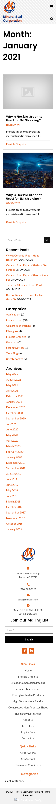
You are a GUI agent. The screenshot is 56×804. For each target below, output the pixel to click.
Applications (13, 314)
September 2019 (16, 468)
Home (28, 670)
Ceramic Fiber (14, 320)
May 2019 (12, 490)
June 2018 (12, 496)
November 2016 (15, 518)
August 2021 (13, 379)
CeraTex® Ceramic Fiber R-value (25, 285)
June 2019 (12, 484)
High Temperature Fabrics (28, 701)
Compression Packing (18, 325)
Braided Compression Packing (28, 682)
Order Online (28, 752)
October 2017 (14, 507)
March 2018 (13, 501)
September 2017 (16, 512)
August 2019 (13, 473)
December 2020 (15, 407)
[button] (29, 639)
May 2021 (12, 385)
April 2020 (12, 440)
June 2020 (12, 429)
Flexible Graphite (16, 144)
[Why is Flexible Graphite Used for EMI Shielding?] (28, 111)
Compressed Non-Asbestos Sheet (28, 707)
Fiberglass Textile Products (28, 695)
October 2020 (14, 412)
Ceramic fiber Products (28, 689)
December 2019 (15, 462)
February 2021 (14, 396)
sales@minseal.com (28, 599)
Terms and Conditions (28, 765)
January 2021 (14, 401)
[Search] (47, 240)
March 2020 (13, 446)
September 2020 (16, 418)
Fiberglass (12, 331)
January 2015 (14, 529)
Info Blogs (28, 726)
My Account (28, 759)
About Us (28, 719)
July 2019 (11, 479)
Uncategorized (14, 358)
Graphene (12, 342)
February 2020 (14, 451)
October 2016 (14, 523)
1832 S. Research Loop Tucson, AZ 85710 (28, 575)
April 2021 (12, 390)
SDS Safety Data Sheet (28, 713)
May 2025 (12, 374)
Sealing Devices (15, 347)
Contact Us (28, 738)
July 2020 (11, 424)
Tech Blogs (12, 353)
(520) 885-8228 (28, 589)
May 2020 (12, 435)
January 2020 (14, 457)
